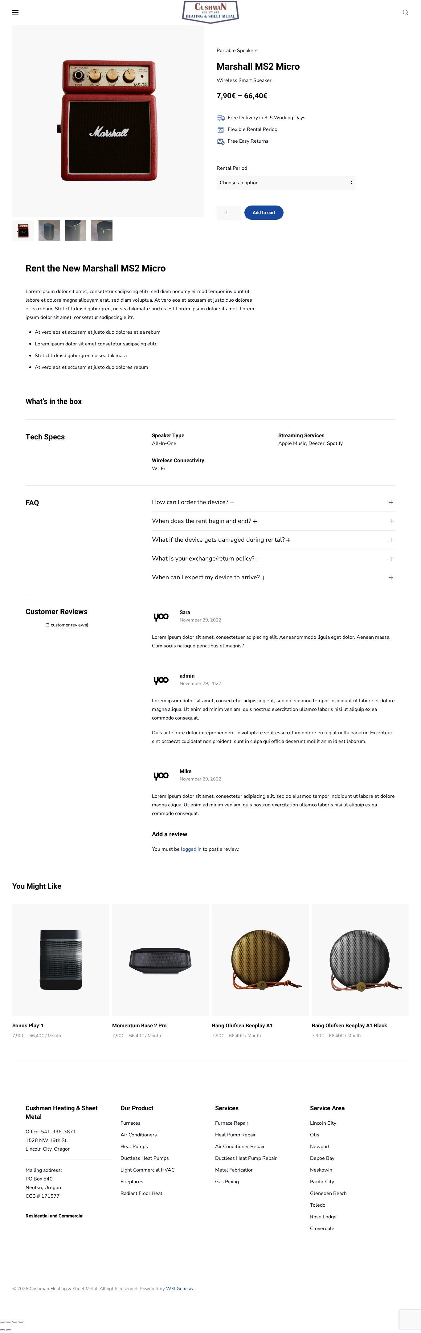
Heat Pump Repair (235, 1134)
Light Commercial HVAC (148, 1170)
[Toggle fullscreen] (8, 1322)
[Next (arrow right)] (8, 1330)
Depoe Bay (322, 1158)
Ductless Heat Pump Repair (246, 1158)
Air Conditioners (139, 1134)
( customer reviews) (66, 625)
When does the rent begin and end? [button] (202, 521)
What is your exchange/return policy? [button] (204, 558)
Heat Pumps (134, 1146)
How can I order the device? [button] (191, 502)
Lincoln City (323, 1123)
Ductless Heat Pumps (145, 1158)
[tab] (23, 230)
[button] (15, 12)
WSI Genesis (179, 1289)
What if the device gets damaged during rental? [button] (219, 540)
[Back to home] (210, 12)
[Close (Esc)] (20, 1322)
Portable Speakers (237, 50)
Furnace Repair (231, 1123)
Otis (314, 1134)
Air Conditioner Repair (240, 1146)
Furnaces (131, 1123)
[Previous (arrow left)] (2, 1330)
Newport (320, 1146)
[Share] (14, 1322)
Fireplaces (132, 1181)
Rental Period (232, 168)
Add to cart (264, 212)
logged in (191, 849)
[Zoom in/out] (2, 1322)
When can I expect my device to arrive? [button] (206, 577)
